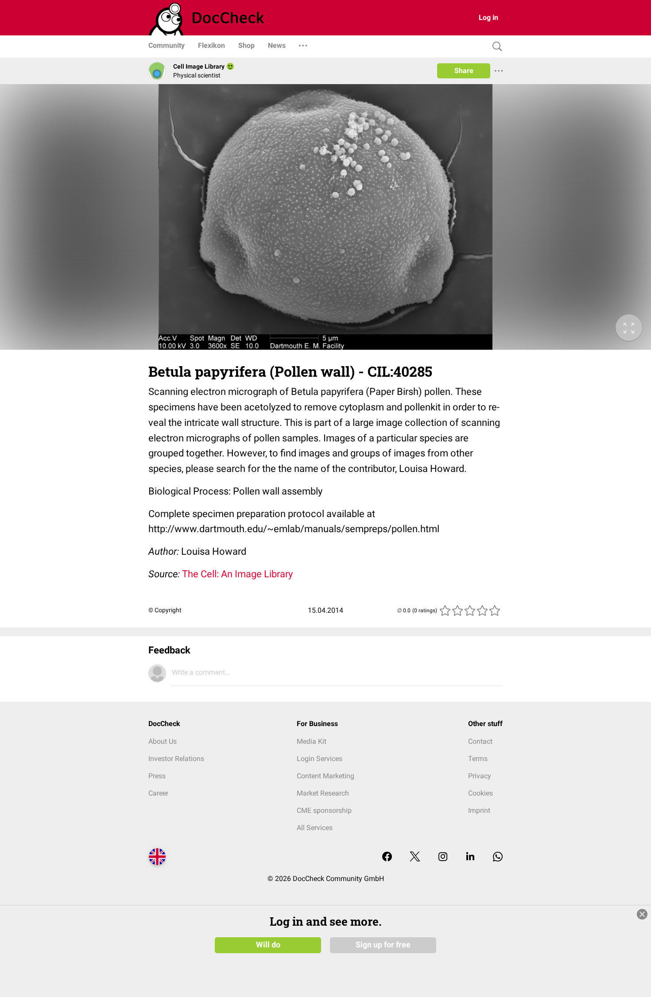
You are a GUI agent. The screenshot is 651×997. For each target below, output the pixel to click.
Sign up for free (383, 944)
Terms (478, 758)
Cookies (480, 793)
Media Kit (311, 741)
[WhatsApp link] (498, 857)
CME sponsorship (324, 810)
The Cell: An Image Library (237, 574)
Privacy (479, 776)
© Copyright (165, 610)
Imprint (479, 810)
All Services (315, 827)
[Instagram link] (443, 857)
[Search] (495, 46)
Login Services (319, 758)
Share (463, 70)
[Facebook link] (387, 857)
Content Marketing (325, 776)
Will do (268, 944)
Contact (480, 741)
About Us (162, 741)
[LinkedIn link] (470, 857)
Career (158, 793)
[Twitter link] (415, 857)
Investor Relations (176, 758)
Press (157, 776)
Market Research (323, 793)
